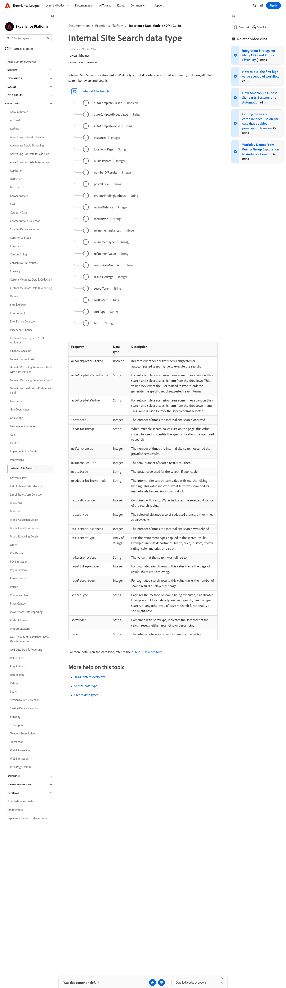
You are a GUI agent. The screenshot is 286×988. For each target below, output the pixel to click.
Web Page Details (20, 767)
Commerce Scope (20, 238)
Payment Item (18, 570)
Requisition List (18, 666)
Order (13, 545)
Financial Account (20, 351)
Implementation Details (23, 451)
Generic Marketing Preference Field (31, 380)
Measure (15, 511)
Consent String (18, 254)
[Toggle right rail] (233, 16)
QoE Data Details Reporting (26, 649)
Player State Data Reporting (26, 612)
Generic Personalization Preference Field (30, 390)
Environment (17, 313)
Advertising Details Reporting (27, 145)
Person (14, 587)
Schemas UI (14, 776)
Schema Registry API (19, 784)
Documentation (79, 25)
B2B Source (16, 179)
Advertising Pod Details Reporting (29, 162)
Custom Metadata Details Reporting (31, 288)
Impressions (17, 460)
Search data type (85, 686)
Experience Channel (21, 330)
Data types (13, 103)
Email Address (18, 305)
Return (14, 683)
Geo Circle (16, 401)
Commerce (16, 246)
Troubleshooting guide (20, 801)
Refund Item (17, 658)
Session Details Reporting (24, 708)
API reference (15, 810)
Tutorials (13, 792)
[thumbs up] (152, 982)
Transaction (16, 742)
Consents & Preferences (23, 263)
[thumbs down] (161, 982)
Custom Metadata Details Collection (31, 279)
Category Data (18, 212)
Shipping (15, 717)
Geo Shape (16, 418)
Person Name (18, 578)
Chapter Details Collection (25, 221)
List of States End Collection (26, 486)
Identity (14, 443)
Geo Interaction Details (23, 426)
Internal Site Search (22, 468)
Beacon (14, 187)
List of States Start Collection (26, 494)
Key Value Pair (18, 478)
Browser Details (19, 196)
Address (14, 129)
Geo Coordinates (19, 409)
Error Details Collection (23, 321)
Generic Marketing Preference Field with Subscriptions (31, 369)
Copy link (261, 27)
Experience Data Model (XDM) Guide (155, 25)
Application (16, 170)
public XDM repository (146, 652)
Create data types (86, 695)
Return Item (17, 675)
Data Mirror (15, 78)
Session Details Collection (24, 700)
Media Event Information (24, 528)
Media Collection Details (24, 520)
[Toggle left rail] (52, 16)
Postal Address (18, 620)
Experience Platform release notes (27, 818)
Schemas (84, 55)
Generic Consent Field (22, 359)
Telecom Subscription (22, 733)
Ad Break (15, 120)
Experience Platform (109, 25)
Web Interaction (19, 758)
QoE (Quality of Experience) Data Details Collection (29, 639)
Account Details (19, 112)
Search (14, 691)
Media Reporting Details (24, 536)
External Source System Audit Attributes (27, 340)
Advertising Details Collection (27, 137)
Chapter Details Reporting (25, 229)
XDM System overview (89, 677)
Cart (12, 204)
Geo (12, 434)
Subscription (17, 725)
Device (14, 296)
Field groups (15, 95)
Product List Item (20, 629)
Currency (15, 271)
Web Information (20, 750)
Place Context (18, 603)
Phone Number (19, 595)
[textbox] (28, 38)
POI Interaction (18, 561)
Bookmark (244, 27)
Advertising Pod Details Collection (29, 154)
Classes (12, 86)
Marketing (16, 503)
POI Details (16, 553)
